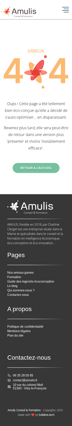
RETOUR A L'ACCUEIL (36, 168)
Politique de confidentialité (25, 326)
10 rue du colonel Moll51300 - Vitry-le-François (29, 386)
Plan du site (15, 335)
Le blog (12, 286)
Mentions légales (19, 331)
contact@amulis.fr (25, 380)
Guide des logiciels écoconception (30, 281)
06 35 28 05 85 (23, 375)
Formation (14, 277)
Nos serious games (20, 272)
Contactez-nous (18, 294)
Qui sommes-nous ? (21, 290)
